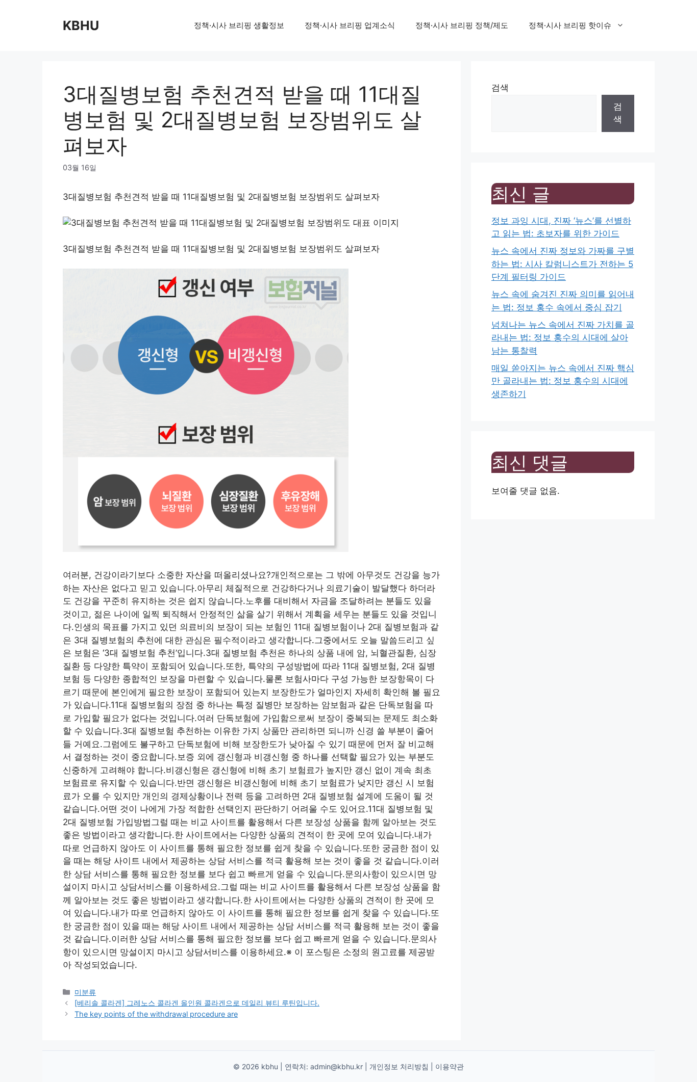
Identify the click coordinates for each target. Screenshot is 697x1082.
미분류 (85, 992)
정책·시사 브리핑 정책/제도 (461, 25)
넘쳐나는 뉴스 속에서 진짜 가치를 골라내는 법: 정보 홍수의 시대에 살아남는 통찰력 (562, 338)
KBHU (81, 25)
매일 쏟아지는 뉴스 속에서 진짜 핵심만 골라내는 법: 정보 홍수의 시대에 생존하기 (562, 381)
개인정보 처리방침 (399, 1066)
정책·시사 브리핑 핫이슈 (570, 25)
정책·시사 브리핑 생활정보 (239, 25)
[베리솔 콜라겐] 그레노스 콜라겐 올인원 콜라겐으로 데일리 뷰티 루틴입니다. (196, 1002)
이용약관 (449, 1066)
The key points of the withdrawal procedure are (156, 1014)
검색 (500, 88)
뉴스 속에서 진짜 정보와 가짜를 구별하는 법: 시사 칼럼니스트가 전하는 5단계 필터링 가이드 (562, 264)
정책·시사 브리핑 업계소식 (350, 25)
